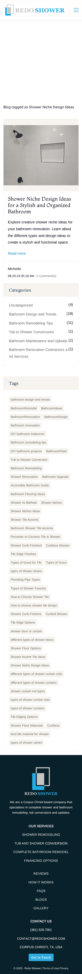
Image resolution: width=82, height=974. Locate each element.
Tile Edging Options (24, 716)
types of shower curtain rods (30, 699)
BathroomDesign (56, 417)
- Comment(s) (45, 276)
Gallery (41, 908)
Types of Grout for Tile (26, 562)
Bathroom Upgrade (55, 476)
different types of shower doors (32, 639)
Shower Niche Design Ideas (30, 665)
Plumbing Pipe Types (25, 579)
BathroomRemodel (24, 408)
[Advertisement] (41, 63)
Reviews (41, 873)
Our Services (41, 826)
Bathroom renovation (25, 425)
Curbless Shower (58, 545)
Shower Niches (51, 502)
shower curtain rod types (28, 691)
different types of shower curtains (34, 682)
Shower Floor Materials (27, 725)
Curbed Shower (56, 614)
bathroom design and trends (30, 399)
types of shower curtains (27, 708)
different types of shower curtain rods (36, 674)
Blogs (41, 899)
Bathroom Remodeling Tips (31, 323)
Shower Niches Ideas (25, 511)
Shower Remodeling (41, 834)
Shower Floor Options (26, 648)
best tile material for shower (30, 734)
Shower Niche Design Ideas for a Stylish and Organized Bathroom (39, 205)
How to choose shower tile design (34, 605)
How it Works (41, 882)
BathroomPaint (56, 451)
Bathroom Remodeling (26, 468)
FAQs (41, 891)
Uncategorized (21, 305)
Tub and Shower (29, 843)
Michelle (14, 269)
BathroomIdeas (51, 408)
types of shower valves (26, 742)
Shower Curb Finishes (26, 614)
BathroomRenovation (25, 417)
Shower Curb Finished (26, 545)
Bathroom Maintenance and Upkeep (38, 341)
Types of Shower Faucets (28, 588)
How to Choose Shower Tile (30, 597)
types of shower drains (26, 571)
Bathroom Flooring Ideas (28, 494)
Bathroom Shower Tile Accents (32, 528)
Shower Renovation (24, 476)
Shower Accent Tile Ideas (28, 657)
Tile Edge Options (23, 622)
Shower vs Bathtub (24, 502)
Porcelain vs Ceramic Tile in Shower (35, 536)
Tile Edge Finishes (23, 554)
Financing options (41, 860)
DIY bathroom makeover (28, 434)
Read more (17, 253)
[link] (41, 770)
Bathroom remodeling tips (28, 442)
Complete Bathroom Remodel (41, 852)
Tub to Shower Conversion (29, 459)
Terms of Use (50, 968)
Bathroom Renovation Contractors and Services (38, 353)
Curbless (53, 725)
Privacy (64, 968)
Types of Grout (56, 562)
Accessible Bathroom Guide (30, 485)
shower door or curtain (26, 631)
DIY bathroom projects (26, 451)
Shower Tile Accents (24, 519)
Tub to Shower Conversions (31, 332)
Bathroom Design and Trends (32, 314)
